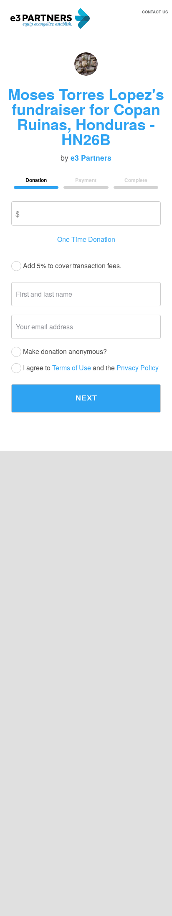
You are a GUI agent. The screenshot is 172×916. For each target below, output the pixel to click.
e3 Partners (91, 158)
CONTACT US (155, 12)
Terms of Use (71, 367)
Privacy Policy (137, 367)
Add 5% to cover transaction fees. (71, 266)
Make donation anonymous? (64, 351)
